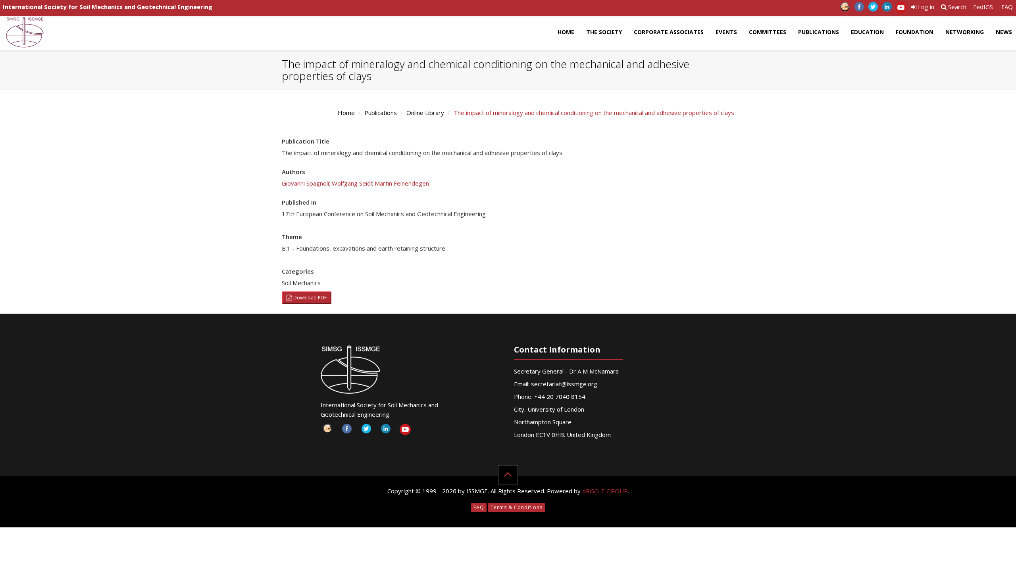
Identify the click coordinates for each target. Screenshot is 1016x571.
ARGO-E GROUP (605, 491)
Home (566, 32)
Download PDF (309, 297)
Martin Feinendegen (402, 183)
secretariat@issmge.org (564, 384)
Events (726, 32)
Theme (292, 237)
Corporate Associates (669, 32)
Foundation (914, 32)
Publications (818, 32)
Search (956, 7)
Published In (299, 202)
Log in (925, 7)
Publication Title (305, 141)
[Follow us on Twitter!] (873, 9)
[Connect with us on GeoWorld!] (845, 9)
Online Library (425, 113)
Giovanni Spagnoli (305, 183)
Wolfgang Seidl (352, 183)
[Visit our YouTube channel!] (901, 9)
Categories (298, 271)
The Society (604, 32)
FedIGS (983, 7)
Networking (964, 32)
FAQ (1007, 7)
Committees (767, 32)
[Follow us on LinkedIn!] (887, 9)
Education (867, 32)
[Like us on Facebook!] (859, 9)
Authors (293, 172)
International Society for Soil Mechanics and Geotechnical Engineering (107, 7)
